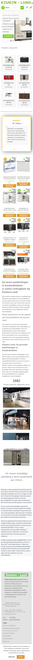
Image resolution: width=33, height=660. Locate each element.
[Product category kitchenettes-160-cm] (8, 99)
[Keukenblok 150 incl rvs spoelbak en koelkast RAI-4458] (9, 227)
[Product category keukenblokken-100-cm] (8, 63)
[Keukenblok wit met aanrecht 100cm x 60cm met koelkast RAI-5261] (9, 197)
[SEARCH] (22, 7)
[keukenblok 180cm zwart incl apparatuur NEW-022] (23, 258)
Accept (20, 657)
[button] (2, 26)
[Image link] (16, 449)
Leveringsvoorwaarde (9, 633)
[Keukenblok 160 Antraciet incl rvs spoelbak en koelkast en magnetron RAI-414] (23, 227)
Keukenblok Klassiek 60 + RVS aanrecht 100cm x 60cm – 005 (23, 178)
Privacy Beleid (6, 636)
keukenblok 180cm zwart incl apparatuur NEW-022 (23, 271)
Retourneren (6, 641)
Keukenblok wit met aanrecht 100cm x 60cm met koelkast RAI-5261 (9, 210)
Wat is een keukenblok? (9, 625)
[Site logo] (17, 2)
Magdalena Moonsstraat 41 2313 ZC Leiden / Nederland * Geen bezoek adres (12, 604)
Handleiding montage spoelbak (11, 628)
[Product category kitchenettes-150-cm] (24, 81)
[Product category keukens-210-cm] (8, 81)
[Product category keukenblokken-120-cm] (24, 63)
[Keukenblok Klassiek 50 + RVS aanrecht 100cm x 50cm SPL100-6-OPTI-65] (9, 166)
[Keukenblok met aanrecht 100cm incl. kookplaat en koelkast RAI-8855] (23, 197)
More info (11, 657)
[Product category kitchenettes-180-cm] (24, 99)
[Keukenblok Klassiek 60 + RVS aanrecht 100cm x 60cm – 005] (23, 166)
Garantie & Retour (8, 638)
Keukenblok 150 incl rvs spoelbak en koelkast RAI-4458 (9, 239)
